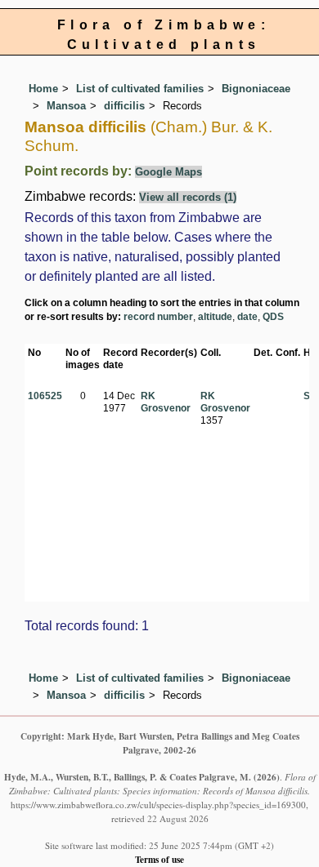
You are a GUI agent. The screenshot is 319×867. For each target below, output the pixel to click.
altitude (215, 317)
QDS (273, 317)
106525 (45, 396)
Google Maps (168, 172)
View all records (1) (187, 197)
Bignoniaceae (256, 88)
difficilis (124, 106)
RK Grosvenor (166, 402)
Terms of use (159, 859)
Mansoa (66, 106)
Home (43, 88)
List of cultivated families (140, 88)
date (247, 317)
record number (158, 317)
